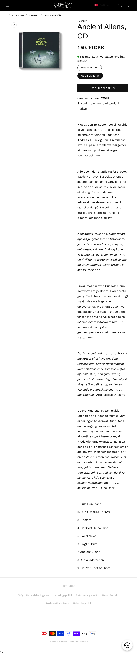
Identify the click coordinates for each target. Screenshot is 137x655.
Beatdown (62, 642)
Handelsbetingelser (38, 595)
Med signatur (89, 67)
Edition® (84, 642)
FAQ (20, 595)
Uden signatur (90, 75)
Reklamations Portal (57, 603)
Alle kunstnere (16, 15)
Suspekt (32, 15)
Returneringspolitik (87, 595)
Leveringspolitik (63, 595)
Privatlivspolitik (82, 603)
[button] (7, 5)
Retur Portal (109, 595)
